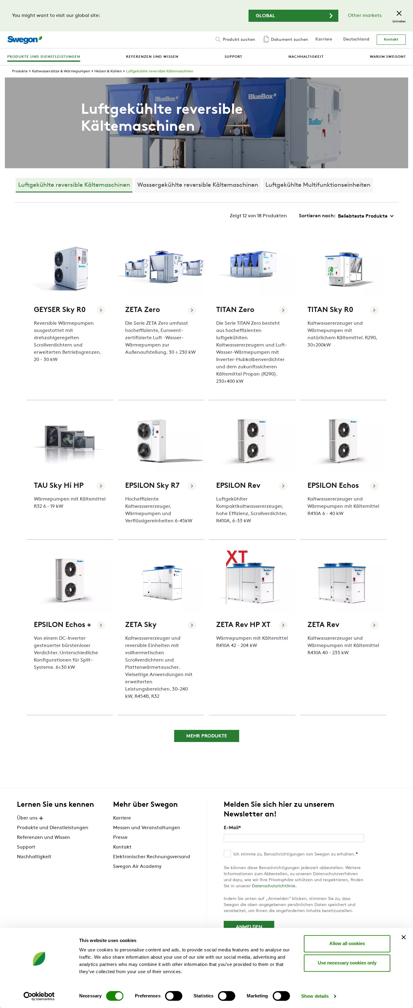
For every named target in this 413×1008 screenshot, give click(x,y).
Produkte (20, 71)
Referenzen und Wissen (43, 837)
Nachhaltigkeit (34, 857)
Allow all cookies (347, 943)
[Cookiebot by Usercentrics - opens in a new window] (39, 996)
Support (26, 847)
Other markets (365, 15)
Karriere (323, 39)
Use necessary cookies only (347, 962)
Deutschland (356, 39)
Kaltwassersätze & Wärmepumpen (61, 71)
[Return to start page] (24, 40)
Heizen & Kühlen (108, 71)
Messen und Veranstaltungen (146, 828)
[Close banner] (404, 937)
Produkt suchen (238, 40)
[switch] (173, 996)
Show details (315, 996)
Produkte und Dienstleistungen (52, 828)
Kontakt (391, 39)
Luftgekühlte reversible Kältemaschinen (159, 71)
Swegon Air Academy (137, 866)
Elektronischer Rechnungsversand (151, 857)
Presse (120, 837)
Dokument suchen (289, 40)
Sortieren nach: (317, 216)
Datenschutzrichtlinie (273, 886)
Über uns (27, 818)
